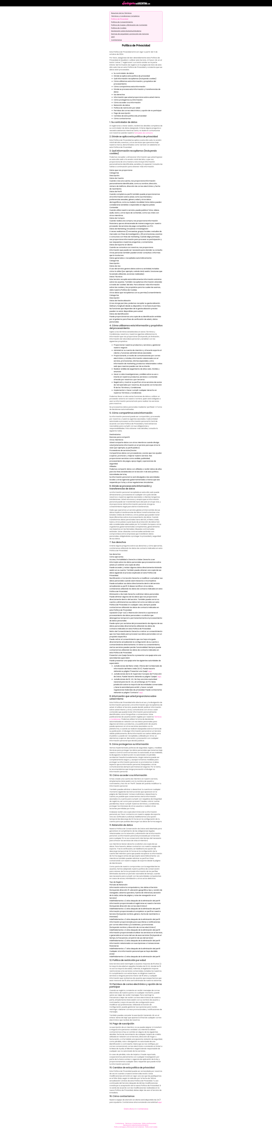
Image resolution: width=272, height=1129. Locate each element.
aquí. (160, 1102)
